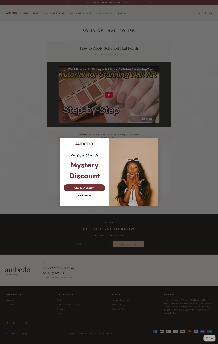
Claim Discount (84, 188)
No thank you (84, 195)
